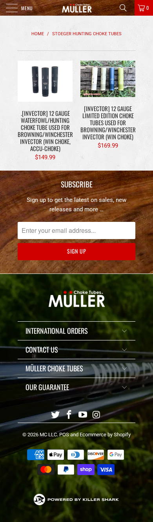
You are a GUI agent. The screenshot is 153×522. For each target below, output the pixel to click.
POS (64, 434)
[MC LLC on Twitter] (56, 415)
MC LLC (48, 434)
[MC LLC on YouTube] (83, 415)
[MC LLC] (76, 8)
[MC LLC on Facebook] (69, 415)
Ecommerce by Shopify (105, 434)
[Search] (126, 7)
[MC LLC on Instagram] (96, 415)
